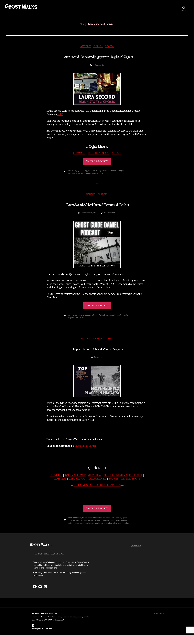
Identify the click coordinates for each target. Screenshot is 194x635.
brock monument (74, 518)
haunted (91, 170)
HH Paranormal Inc (48, 613)
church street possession (92, 518)
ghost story (82, 170)
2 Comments (99, 65)
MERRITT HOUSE (130, 478)
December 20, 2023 (89, 213)
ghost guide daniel (75, 315)
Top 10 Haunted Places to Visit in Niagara (97, 349)
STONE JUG (56, 475)
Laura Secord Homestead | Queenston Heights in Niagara (97, 57)
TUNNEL (113, 478)
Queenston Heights (83, 173)
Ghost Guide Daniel (85, 445)
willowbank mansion (121, 523)
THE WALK (79, 153)
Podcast (103, 194)
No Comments (110, 213)
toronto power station (103, 523)
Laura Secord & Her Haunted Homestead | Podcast (97, 205)
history (98, 170)
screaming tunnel (86, 523)
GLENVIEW (94, 475)
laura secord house (109, 170)
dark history (72, 170)
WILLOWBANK (77, 478)
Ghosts (109, 46)
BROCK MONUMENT (115, 475)
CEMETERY (60, 478)
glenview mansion (80, 520)
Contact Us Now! (61, 620)
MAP (60, 114)
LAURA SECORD (97, 478)
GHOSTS (116, 153)
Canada (98, 46)
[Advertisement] (97, 430)
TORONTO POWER (75, 475)
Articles (85, 46)
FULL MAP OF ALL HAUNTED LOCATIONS (97, 485)
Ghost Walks (98, 315)
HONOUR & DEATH (98, 153)
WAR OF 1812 (97, 173)
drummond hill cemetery (112, 518)
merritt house (115, 520)
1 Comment (98, 357)
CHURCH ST (135, 475)
